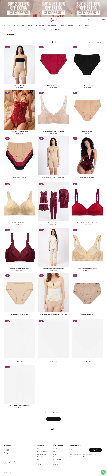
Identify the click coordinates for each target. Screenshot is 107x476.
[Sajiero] (53, 19)
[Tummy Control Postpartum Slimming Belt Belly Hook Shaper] (53, 292)
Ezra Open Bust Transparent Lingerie (20, 131)
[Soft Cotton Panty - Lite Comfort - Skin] (19, 292)
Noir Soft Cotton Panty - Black (87, 359)
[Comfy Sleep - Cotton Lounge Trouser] (87, 384)
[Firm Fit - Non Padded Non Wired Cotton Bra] (87, 247)
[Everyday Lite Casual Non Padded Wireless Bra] (87, 201)
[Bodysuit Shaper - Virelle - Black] (19, 429)
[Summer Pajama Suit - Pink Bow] (19, 338)
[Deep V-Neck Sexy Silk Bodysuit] (87, 155)
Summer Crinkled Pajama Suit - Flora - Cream (53, 268)
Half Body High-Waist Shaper (19, 85)
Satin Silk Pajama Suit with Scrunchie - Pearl (53, 451)
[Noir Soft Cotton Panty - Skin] (87, 292)
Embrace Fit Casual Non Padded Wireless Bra (20, 268)
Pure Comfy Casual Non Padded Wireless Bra (19, 222)
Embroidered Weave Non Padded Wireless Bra (53, 131)
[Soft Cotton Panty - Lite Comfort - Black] (53, 338)
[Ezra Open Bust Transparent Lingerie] (19, 110)
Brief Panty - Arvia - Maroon (53, 85)
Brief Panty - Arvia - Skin (87, 131)
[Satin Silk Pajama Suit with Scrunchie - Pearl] (53, 429)
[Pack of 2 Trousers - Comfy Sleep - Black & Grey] (19, 384)
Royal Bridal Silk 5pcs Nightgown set (53, 222)
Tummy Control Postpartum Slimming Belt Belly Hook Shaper (53, 314)
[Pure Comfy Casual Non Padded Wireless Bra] (19, 201)
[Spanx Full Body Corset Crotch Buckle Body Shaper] (53, 155)
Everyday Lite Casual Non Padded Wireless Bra (87, 222)
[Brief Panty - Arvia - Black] (87, 64)
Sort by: (91, 42)
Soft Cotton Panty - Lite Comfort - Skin (19, 314)
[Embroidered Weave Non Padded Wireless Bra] (53, 110)
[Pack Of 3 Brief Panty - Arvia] (19, 155)
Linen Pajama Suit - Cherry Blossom (53, 405)
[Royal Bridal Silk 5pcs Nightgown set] (53, 201)
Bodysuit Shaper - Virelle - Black (20, 451)
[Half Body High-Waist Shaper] (19, 64)
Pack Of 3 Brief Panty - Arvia (19, 177)
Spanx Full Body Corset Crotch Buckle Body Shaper (53, 177)
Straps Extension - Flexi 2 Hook (87, 451)
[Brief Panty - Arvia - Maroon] (53, 64)
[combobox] (92, 19)
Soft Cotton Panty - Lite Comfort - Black (53, 359)
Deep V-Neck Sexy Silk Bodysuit (87, 177)
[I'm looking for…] (87, 19)
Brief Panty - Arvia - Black (87, 85)
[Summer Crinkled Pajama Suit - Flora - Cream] (53, 247)
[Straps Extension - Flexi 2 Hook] (87, 429)
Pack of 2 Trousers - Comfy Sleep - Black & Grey (19, 405)
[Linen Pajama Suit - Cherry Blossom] (53, 384)
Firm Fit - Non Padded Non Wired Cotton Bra (87, 268)
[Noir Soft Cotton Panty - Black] (87, 338)
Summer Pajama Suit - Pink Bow (20, 359)
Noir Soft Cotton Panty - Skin (87, 314)
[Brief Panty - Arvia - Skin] (87, 110)
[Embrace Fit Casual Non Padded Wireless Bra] (19, 247)
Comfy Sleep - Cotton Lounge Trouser (87, 405)
